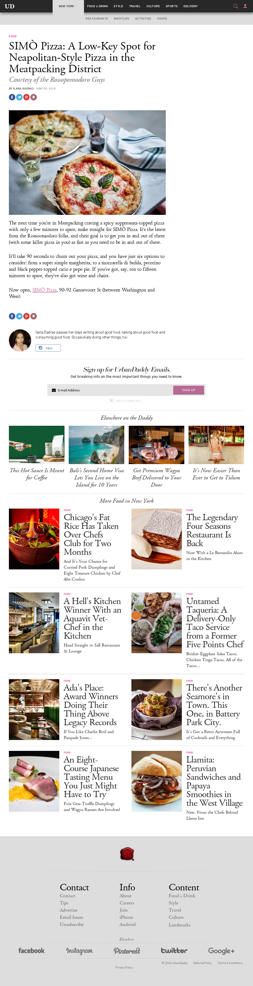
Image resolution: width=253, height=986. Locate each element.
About (125, 896)
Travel (135, 6)
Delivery (191, 6)
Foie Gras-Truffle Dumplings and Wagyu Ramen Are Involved (92, 807)
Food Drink (97, 6)
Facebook (32, 951)
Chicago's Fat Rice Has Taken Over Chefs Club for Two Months (91, 535)
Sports (172, 6)
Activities (143, 18)
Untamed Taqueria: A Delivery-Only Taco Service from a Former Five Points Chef (214, 623)
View (49, 348)
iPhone (126, 917)
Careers (127, 903)
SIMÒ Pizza (44, 290)
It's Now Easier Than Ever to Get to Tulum (216, 474)
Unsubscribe (72, 924)
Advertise (68, 910)
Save (26, 97)
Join (124, 910)
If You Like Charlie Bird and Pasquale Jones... (89, 735)
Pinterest (127, 951)
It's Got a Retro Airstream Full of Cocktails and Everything (213, 735)
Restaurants (97, 18)
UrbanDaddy (9, 6)
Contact (67, 896)
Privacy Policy (124, 967)
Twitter (174, 951)
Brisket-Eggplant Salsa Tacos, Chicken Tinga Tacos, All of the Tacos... (214, 660)
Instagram (79, 951)
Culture (153, 6)
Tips (64, 903)
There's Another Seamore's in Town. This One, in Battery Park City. (214, 705)
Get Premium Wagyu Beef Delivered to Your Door (156, 478)
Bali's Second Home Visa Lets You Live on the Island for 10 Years (96, 478)
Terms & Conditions (230, 963)
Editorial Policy (202, 963)
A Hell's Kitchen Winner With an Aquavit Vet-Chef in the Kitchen (92, 618)
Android (128, 924)
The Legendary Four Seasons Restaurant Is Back (212, 531)
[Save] (33, 97)
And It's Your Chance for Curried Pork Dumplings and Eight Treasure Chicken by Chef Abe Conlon (92, 570)
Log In (245, 6)
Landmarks (179, 925)
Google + (221, 951)
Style (118, 6)
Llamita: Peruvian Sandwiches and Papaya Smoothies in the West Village (214, 781)
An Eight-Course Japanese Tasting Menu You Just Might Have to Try (91, 777)
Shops (162, 18)
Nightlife (121, 18)
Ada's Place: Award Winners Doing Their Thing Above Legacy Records (91, 705)
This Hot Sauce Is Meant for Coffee (36, 474)
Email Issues (71, 917)
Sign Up (188, 390)
